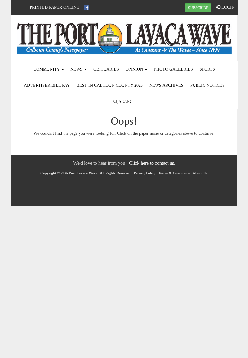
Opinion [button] (135, 69)
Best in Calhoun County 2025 (110, 85)
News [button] (77, 69)
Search (126, 101)
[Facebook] (87, 7)
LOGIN (227, 7)
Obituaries (106, 69)
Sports (207, 69)
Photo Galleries (173, 69)
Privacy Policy (144, 173)
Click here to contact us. (152, 163)
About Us (200, 173)
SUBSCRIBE (198, 8)
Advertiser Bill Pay (47, 85)
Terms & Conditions (174, 173)
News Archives (166, 85)
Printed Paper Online (54, 7)
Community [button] (47, 69)
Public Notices (207, 85)
